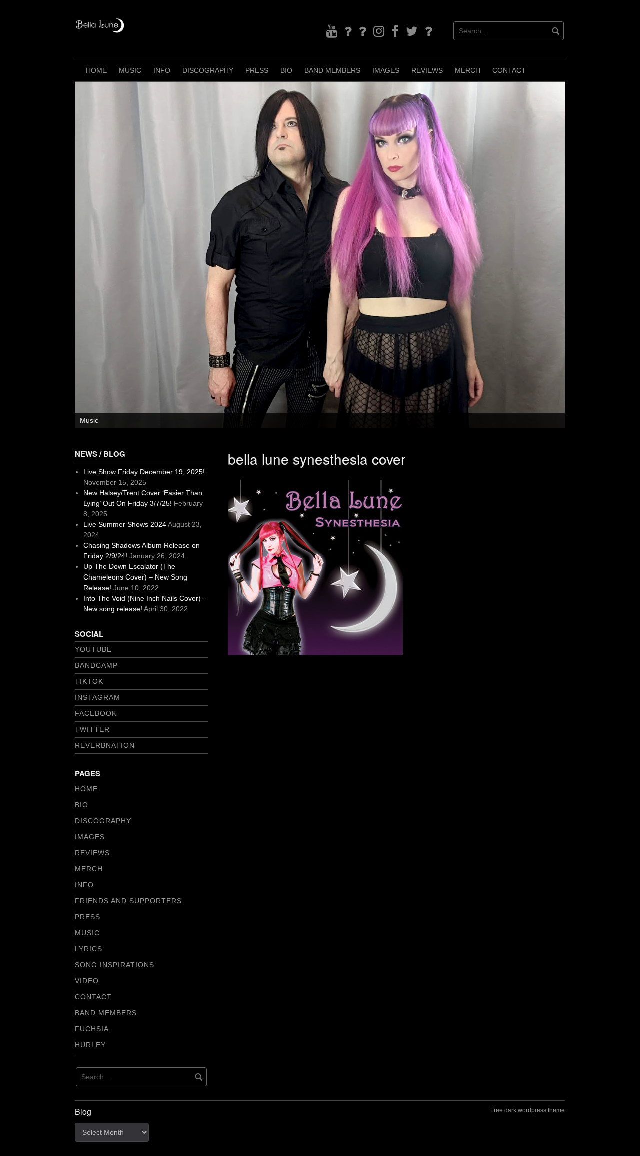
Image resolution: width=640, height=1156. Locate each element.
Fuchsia (92, 1029)
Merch (467, 70)
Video (87, 981)
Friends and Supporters (128, 901)
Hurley (90, 1045)
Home (96, 70)
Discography (208, 70)
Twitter (92, 729)
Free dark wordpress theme (527, 1110)
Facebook (96, 713)
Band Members (332, 70)
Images (386, 70)
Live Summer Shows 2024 (125, 524)
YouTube (93, 649)
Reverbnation (105, 745)
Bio (286, 70)
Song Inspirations (114, 965)
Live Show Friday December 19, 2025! (144, 472)
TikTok (89, 681)
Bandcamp (96, 665)
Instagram (97, 697)
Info (162, 70)
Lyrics (88, 949)
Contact (509, 70)
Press (257, 70)
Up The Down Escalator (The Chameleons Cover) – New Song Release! (136, 577)
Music (130, 70)
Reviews (427, 70)
